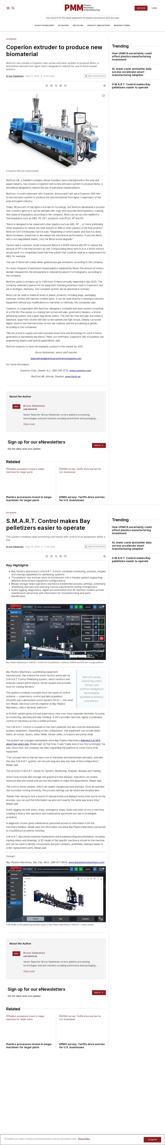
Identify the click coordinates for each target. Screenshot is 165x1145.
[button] (8, 8)
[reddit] (60, 85)
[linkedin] (51, 85)
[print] (104, 85)
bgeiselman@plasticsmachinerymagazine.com (56, 358)
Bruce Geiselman (15, 76)
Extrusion (63, 25)
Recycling (78, 25)
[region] (82, 1139)
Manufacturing (122, 25)
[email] (65, 85)
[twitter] (56, 85)
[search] (13, 8)
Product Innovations (98, 25)
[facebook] (47, 85)
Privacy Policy (84, 1139)
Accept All (152, 1140)
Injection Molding (44, 25)
